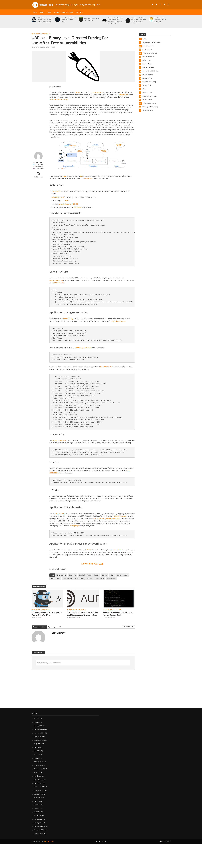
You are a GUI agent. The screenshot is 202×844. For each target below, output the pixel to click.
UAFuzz (90, 578)
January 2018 (38, 823)
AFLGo (78, 92)
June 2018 (37, 805)
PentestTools (48, 841)
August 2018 (38, 798)
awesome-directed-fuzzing (58, 99)
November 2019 (39, 762)
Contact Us (79, 12)
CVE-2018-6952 (60, 514)
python (112, 575)
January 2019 (38, 783)
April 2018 (37, 812)
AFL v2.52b (78, 207)
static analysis (123, 95)
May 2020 (37, 754)
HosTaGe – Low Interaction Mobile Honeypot (160, 19)
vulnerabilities (111, 578)
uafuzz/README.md (56, 280)
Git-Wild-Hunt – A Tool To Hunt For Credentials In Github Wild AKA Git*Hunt (138, 20)
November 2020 (39, 733)
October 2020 (38, 736)
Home (35, 12)
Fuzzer (89, 575)
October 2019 (38, 765)
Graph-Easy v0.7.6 (58, 197)
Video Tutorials (67, 12)
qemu (119, 575)
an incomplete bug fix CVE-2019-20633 (106, 518)
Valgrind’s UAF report (118, 321)
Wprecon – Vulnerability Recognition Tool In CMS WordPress (47, 613)
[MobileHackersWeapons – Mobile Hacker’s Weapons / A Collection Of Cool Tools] (104, 20)
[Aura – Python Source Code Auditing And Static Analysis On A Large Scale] (83, 598)
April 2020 (37, 758)
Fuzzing (96, 575)
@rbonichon (89, 178)
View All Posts (128, 626)
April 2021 (37, 722)
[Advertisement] (38, 117)
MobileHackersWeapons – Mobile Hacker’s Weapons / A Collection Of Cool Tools (115, 20)
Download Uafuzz (92, 563)
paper (65, 176)
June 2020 (37, 751)
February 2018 (38, 819)
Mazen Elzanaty (38, 162)
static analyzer (116, 550)
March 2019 (37, 776)
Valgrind (66, 200)
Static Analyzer (68, 578)
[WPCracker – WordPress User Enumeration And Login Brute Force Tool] (34, 19)
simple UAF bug (68, 319)
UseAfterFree (99, 578)
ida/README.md (58, 283)
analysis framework (65, 204)
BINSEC (75, 204)
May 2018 (37, 808)
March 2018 (37, 815)
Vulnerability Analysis (41, 34)
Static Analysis (55, 578)
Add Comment (38, 177)
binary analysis (61, 575)
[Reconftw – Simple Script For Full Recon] (81, 19)
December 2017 (39, 826)
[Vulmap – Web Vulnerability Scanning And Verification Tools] (119, 598)
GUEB (89, 550)
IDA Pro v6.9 (56, 191)
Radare (125, 575)
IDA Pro (104, 575)
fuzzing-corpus (75, 526)
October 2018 (38, 794)
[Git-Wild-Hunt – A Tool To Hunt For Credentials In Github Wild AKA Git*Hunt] (128, 20)
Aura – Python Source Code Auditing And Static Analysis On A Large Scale (82, 613)
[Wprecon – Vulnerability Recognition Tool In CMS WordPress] (47, 598)
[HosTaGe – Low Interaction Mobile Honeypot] (151, 19)
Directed (82, 575)
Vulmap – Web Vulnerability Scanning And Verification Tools (118, 613)
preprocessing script (59, 440)
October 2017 (38, 833)
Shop (49, 12)
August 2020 (38, 744)
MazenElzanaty (39, 164)
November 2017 (39, 830)
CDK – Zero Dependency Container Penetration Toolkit (68, 19)
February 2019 (38, 780)
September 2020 (39, 740)
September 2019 (39, 769)
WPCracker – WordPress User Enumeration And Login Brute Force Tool (44, 19)
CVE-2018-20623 (106, 367)
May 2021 (37, 718)
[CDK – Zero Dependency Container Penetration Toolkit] (57, 19)
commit (120, 516)
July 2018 (37, 801)
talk (81, 176)
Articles (56, 12)
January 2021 (38, 726)
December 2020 (39, 729)
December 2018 (39, 787)
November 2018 (39, 790)
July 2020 (37, 747)
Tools (41, 12)
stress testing (97, 92)
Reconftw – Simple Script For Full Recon (91, 19)
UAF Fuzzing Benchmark (83, 348)
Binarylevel (72, 575)
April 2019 (37, 772)
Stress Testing (80, 578)
